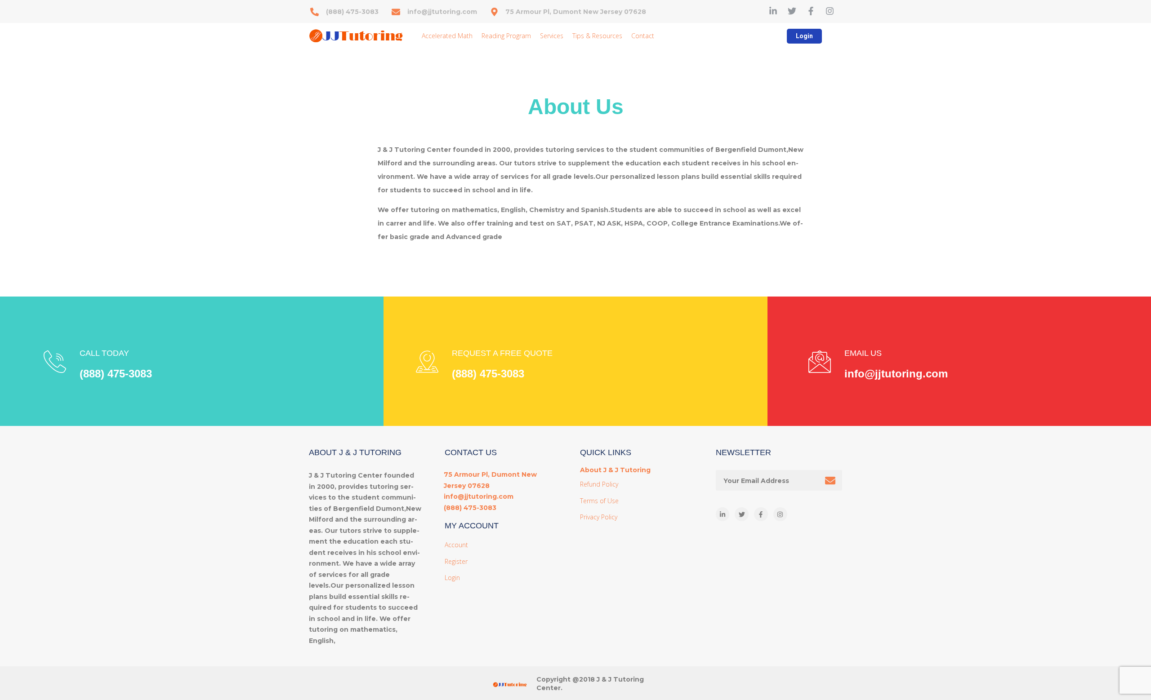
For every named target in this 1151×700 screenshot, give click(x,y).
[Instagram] (829, 11)
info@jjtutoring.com (896, 374)
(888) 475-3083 (116, 374)
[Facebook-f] (811, 11)
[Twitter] (792, 11)
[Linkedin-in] (773, 11)
